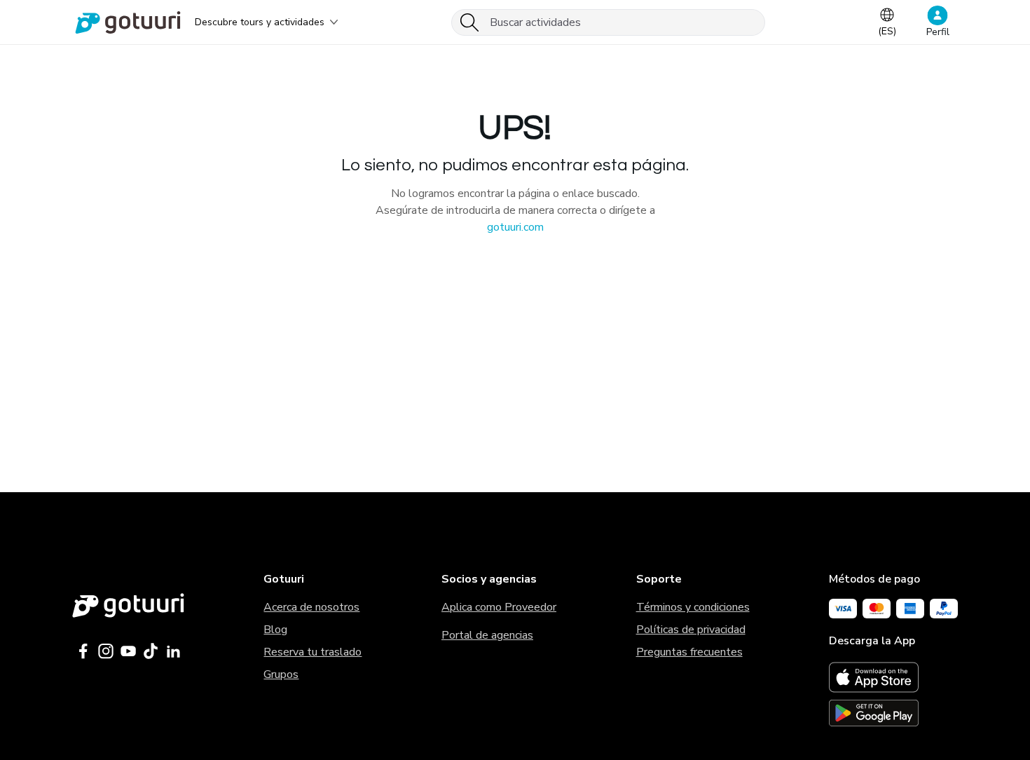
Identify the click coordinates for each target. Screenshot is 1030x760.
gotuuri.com (515, 227)
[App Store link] (893, 677)
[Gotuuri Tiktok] (150, 651)
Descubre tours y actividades (259, 22)
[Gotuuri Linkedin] (173, 651)
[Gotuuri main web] (128, 605)
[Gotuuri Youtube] (128, 651)
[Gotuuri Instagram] (106, 651)
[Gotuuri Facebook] (83, 651)
